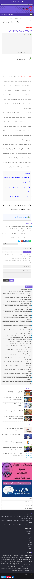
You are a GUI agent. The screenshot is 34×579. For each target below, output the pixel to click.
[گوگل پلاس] (22, 241)
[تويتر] (13, 2)
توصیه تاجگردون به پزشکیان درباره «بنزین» (22, 309)
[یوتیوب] (18, 2)
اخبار (26, 20)
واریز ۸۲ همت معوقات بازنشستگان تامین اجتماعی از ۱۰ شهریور (19, 335)
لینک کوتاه (20, 244)
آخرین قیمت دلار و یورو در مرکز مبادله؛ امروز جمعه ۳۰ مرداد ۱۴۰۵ (19, 349)
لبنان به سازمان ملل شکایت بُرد (20, 30)
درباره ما (29, 546)
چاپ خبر (14, 22)
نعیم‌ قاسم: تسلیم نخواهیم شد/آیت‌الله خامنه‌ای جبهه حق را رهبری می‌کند (17, 237)
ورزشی (29, 539)
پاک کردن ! (6, 280)
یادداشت (29, 425)
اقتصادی (29, 535)
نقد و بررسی (29, 388)
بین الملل (29, 20)
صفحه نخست (28, 531)
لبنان (28, 95)
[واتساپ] (30, 241)
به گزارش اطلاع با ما (26, 77)
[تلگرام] (11, 2)
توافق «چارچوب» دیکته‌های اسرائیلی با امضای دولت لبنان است (19, 229)
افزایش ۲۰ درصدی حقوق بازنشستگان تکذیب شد (21, 333)
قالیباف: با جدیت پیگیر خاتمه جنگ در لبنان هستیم (19, 197)
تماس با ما (29, 544)
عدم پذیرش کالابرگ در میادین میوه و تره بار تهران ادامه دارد (19, 341)
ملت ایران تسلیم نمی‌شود (26, 289)
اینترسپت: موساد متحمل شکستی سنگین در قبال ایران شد (20, 291)
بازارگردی (29, 542)
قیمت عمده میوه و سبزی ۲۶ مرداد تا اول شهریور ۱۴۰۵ (20, 337)
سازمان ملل (22, 248)
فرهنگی (29, 541)
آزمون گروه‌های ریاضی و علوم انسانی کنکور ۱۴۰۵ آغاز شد (20, 343)
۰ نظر (19, 22)
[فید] (23, 2)
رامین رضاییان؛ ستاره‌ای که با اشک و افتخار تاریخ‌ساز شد (12, 434)
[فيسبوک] (24, 241)
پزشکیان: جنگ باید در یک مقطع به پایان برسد (22, 315)
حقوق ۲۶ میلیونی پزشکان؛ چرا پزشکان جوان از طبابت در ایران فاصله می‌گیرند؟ (17, 524)
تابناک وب (25, 575)
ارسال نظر (12, 280)
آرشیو (28, 513)
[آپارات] (15, 2)
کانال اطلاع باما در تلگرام (21, 217)
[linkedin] (20, 2)
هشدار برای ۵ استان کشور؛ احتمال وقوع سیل (22, 352)
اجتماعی (29, 533)
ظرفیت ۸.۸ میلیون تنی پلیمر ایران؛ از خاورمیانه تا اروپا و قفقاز (19, 339)
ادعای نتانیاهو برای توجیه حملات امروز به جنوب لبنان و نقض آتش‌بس (18, 226)
